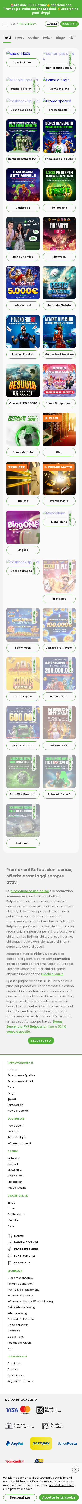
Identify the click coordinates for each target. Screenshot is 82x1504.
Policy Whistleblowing (21, 1307)
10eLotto (13, 1220)
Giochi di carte (52, 974)
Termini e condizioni (20, 1284)
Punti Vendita (24, 1256)
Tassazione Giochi (20, 1342)
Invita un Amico (26, 1249)
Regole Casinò (17, 1187)
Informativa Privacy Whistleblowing (30, 1301)
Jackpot (13, 1164)
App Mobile (22, 1262)
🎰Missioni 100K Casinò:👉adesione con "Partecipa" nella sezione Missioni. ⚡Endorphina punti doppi (41, 9)
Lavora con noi (26, 1242)
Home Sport (15, 1125)
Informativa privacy (20, 1295)
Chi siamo (14, 1363)
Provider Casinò (18, 1110)
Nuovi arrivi (15, 1170)
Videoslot (14, 1158)
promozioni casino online (29, 891)
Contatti (13, 1369)
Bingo (11, 1093)
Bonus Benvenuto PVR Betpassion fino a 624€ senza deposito (36, 1026)
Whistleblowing (17, 1313)
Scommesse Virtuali (20, 1081)
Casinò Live (15, 1176)
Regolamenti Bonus (20, 1381)
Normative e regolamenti (23, 1289)
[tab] (7, 38)
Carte (11, 1208)
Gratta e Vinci (16, 1214)
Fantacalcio (15, 1105)
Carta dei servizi (18, 1325)
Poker (11, 1087)
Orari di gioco (16, 1375)
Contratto (14, 1331)
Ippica (12, 1099)
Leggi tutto (41, 1040)
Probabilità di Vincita (21, 1319)
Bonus (19, 1235)
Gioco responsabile (20, 1278)
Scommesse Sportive (21, 1075)
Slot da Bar (15, 1182)
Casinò (12, 1069)
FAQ (10, 1348)
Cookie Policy (16, 1337)
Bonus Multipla (17, 1137)
